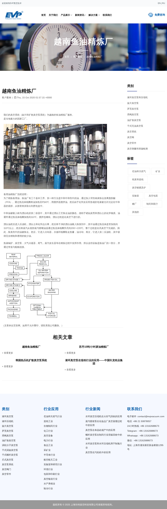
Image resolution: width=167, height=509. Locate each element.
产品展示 (66, 15)
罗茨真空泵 (133, 108)
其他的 (135, 212)
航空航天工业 (50, 459)
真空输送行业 (50, 479)
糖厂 (134, 204)
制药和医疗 (152, 204)
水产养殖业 (49, 483)
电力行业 (48, 440)
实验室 (135, 195)
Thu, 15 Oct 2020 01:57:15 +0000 (34, 97)
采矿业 (47, 450)
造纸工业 (48, 421)
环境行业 (48, 469)
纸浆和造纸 (138, 179)
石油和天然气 (139, 171)
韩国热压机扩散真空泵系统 (31, 360)
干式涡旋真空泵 (10, 450)
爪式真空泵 (7, 459)
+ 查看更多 (7, 353)
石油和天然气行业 (53, 416)
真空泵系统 (7, 464)
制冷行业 (48, 488)
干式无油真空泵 (135, 126)
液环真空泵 (7, 416)
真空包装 (153, 195)
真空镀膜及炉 (139, 187)
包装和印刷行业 (52, 474)
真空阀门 (6, 469)
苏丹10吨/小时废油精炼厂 (94, 346)
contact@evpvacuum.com (151, 416)
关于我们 (53, 15)
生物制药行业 (50, 426)
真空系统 (131, 131)
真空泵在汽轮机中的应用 (98, 452)
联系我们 (107, 15)
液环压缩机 (7, 421)
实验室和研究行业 (53, 464)
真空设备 (48, 435)
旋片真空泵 (133, 103)
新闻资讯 (79, 15)
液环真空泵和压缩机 (137, 97)
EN (159, 3)
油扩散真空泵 (134, 120)
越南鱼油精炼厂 (31, 346)
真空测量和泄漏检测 (137, 148)
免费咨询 (160, 14)
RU (163, 3)
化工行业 (48, 431)
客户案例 (77, 57)
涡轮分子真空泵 (10, 445)
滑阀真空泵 (133, 114)
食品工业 (48, 445)
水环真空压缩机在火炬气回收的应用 (103, 416)
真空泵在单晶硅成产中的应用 (100, 430)
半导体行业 (49, 454)
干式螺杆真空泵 (10, 454)
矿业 (158, 171)
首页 (43, 15)
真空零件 (131, 143)
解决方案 (93, 15)
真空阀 (130, 137)
